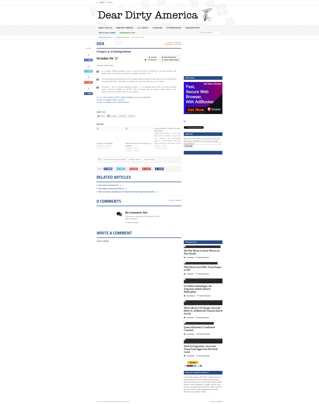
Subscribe (188, 146)
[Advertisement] (203, 57)
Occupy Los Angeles (105, 143)
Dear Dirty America (124, 27)
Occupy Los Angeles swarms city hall (110, 100)
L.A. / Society (143, 27)
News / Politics (105, 27)
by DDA (154, 57)
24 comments (190, 296)
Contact (110, 2)
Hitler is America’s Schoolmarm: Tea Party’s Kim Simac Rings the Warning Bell (126, 192)
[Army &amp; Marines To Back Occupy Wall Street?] (168, 138)
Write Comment (176, 200)
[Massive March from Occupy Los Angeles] (138, 134)
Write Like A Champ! (107, 32)
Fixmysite (219, 401)
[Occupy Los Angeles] (110, 134)
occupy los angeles (135, 159)
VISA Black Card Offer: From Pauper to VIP (203, 268)
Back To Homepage (174, 42)
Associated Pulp (192, 27)
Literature (157, 27)
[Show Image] (199, 248)
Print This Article (170, 57)
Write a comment (132, 222)
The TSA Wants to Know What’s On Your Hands (202, 252)
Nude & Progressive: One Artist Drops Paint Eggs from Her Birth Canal (201, 349)
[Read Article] (205, 248)
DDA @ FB (188, 152)
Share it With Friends (171, 60)
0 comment (190, 257)
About (102, 2)
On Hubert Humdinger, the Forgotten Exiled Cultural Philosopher (198, 288)
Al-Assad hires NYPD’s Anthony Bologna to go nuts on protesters (127, 97)
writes (111, 65)
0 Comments (152, 60)
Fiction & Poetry (173, 27)
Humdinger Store (127, 32)
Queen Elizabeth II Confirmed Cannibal (199, 329)
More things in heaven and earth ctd (111, 188)
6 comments (190, 356)
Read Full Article (203, 257)
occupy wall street (149, 159)
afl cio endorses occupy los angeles (115, 159)
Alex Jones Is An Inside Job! (108, 185)
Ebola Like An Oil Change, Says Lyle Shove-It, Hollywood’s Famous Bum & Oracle (203, 310)
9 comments (190, 334)
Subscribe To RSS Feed (173, 44)
